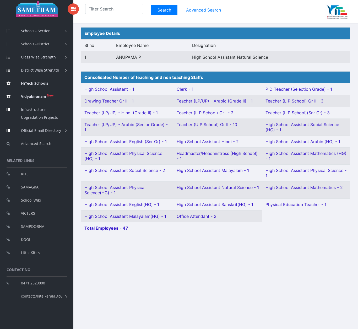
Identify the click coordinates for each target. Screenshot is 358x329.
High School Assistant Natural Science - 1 (218, 187)
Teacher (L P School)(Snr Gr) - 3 (297, 112)
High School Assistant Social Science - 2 (124, 170)
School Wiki (31, 200)
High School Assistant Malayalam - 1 (213, 170)
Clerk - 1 (185, 89)
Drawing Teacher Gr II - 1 (109, 101)
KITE (25, 173)
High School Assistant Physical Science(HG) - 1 (114, 190)
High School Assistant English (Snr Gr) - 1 (125, 141)
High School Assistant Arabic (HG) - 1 (302, 141)
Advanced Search (36, 143)
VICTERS (28, 213)
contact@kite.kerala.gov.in (44, 296)
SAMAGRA (30, 187)
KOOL (26, 239)
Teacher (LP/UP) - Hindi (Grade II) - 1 (121, 112)
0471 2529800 (33, 283)
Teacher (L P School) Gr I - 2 (205, 112)
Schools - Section (36, 30)
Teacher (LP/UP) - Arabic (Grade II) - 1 (215, 101)
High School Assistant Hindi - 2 (208, 141)
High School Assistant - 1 (109, 89)
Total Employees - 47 (106, 228)
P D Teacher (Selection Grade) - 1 (298, 89)
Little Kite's (30, 252)
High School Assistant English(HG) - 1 (121, 204)
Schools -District (35, 43)
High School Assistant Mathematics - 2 (304, 187)
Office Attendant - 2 (196, 216)
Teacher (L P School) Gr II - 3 (294, 101)
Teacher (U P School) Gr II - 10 (207, 124)
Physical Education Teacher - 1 (295, 204)
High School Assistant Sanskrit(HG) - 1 (215, 204)
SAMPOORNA (32, 226)
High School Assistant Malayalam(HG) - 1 (125, 216)
